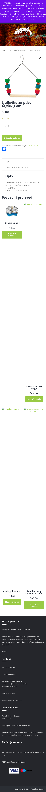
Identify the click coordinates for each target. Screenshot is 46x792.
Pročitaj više (35, 399)
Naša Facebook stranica (11, 700)
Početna (4, 50)
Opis (8, 161)
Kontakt (5, 652)
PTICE (11, 50)
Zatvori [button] (32, 19)
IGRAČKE (17, 50)
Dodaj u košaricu (12, 138)
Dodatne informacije (17, 167)
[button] (40, 58)
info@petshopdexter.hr (17, 684)
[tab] (8, 161)
